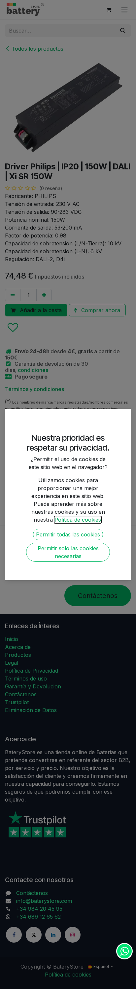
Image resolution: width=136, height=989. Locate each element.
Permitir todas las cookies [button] (68, 534)
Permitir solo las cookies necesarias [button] (68, 552)
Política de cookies (77, 519)
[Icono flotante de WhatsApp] (124, 951)
